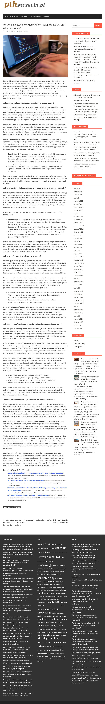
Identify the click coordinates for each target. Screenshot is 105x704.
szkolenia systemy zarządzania (52, 606)
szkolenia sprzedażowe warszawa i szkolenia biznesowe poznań (52, 602)
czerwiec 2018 (78, 303)
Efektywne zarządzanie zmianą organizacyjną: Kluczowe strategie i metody (84, 568)
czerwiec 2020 (78, 276)
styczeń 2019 (78, 297)
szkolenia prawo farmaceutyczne (59, 596)
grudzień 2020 (78, 257)
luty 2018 (77, 316)
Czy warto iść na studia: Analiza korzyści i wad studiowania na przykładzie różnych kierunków (17, 674)
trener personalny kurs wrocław (57, 629)
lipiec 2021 (77, 235)
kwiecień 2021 (78, 244)
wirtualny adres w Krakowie (55, 653)
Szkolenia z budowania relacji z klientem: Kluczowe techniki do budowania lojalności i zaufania (18, 554)
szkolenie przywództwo (60, 616)
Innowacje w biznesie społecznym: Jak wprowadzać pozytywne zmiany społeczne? (85, 601)
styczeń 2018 (78, 319)
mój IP (62, 557)
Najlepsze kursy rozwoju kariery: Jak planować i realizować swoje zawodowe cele (86, 404)
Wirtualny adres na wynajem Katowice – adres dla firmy (28, 495)
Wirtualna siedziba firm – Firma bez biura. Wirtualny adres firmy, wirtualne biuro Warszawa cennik (86, 680)
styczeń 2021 (78, 254)
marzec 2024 (78, 195)
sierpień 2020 (78, 269)
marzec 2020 (78, 285)
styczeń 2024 (78, 201)
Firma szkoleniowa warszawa (58, 553)
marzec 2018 (78, 313)
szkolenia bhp (46, 578)
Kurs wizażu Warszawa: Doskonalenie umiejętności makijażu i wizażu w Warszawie (86, 40)
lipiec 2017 (77, 325)
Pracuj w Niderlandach (81, 101)
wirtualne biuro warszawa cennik (53, 635)
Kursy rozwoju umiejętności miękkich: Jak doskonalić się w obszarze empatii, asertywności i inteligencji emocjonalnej (17, 608)
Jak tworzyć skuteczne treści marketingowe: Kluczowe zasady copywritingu (83, 609)
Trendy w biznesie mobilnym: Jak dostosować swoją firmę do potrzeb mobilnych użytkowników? (84, 641)
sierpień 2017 (78, 322)
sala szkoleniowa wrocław (45, 569)
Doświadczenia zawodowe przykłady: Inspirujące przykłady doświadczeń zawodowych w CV (16, 562)
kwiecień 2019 (78, 294)
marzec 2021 (78, 248)
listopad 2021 (78, 223)
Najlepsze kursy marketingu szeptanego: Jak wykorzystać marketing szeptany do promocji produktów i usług (17, 635)
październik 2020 (79, 263)
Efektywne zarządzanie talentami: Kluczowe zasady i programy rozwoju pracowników (84, 617)
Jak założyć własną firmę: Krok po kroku (85, 658)
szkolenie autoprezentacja (58, 613)
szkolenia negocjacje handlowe (44, 596)
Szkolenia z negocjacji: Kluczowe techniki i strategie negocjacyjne (89, 424)
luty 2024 (77, 198)
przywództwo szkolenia (43, 561)
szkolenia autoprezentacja (49, 574)
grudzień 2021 (78, 220)
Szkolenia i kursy (79, 344)
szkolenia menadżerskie (56, 593)
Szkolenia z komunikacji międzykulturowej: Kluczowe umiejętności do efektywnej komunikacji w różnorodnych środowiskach (18, 546)
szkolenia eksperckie (47, 590)
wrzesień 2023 (78, 204)
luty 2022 (77, 213)
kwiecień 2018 (78, 310)
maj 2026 (77, 189)
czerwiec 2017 (78, 328)
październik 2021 (79, 226)
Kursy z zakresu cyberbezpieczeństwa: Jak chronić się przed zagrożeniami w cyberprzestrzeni (18, 687)
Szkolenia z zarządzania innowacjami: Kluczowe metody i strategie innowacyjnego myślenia (18, 522)
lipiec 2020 (77, 272)
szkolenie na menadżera (44, 616)
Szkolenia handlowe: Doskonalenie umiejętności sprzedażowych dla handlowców (15, 600)
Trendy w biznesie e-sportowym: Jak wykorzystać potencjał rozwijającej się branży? (85, 633)
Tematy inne (78, 347)
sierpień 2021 (78, 232)
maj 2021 (77, 241)
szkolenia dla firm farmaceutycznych (56, 587)
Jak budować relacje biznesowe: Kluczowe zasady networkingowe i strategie (86, 117)
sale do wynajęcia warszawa (60, 569)
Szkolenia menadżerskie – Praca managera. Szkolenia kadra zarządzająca (35, 473)
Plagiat (6, 614)
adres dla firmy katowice (46, 544)
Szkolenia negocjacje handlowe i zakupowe (18, 595)
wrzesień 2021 (78, 229)
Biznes (17, 507)
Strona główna (11, 16)
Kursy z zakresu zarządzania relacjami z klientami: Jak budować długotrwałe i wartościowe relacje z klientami (17, 649)
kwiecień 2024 (78, 192)
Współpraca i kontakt (40, 16)
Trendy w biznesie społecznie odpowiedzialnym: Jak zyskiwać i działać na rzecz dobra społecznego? (87, 593)
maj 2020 (77, 279)
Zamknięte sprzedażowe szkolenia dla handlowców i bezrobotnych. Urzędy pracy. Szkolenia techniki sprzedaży (18, 589)
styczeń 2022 (78, 216)
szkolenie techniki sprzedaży (52, 619)
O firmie (24, 16)
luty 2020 (77, 288)
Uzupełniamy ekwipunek (89, 359)
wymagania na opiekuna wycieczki (45, 656)
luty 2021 (77, 251)
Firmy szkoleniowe (49, 557)
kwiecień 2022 (78, 207)
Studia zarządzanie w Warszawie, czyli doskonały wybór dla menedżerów (85, 166)
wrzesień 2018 (78, 300)
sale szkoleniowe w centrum (46, 571)
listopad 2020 (78, 260)
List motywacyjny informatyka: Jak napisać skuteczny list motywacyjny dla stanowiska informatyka (18, 581)
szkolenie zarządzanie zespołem (49, 622)
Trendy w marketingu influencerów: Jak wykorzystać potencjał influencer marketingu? (85, 625)
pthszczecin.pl (23, 31)
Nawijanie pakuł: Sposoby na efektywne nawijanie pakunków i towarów (85, 48)
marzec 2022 (78, 210)
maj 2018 (77, 307)
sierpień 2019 (78, 291)
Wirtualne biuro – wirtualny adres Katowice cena (26, 480)
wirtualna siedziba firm (44, 632)
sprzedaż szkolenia (59, 571)
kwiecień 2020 (78, 282)
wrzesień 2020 (78, 266)
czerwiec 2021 (78, 238)
